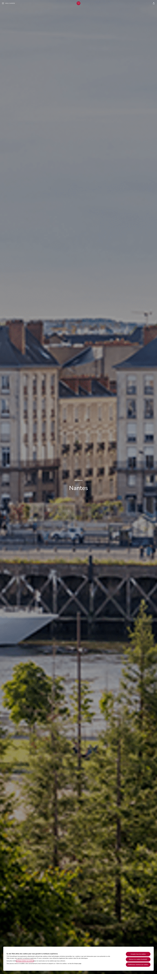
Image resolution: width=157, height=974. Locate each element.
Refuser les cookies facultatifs (138, 959)
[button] (153, 3)
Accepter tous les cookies (138, 954)
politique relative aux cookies (24, 961)
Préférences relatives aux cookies (138, 964)
